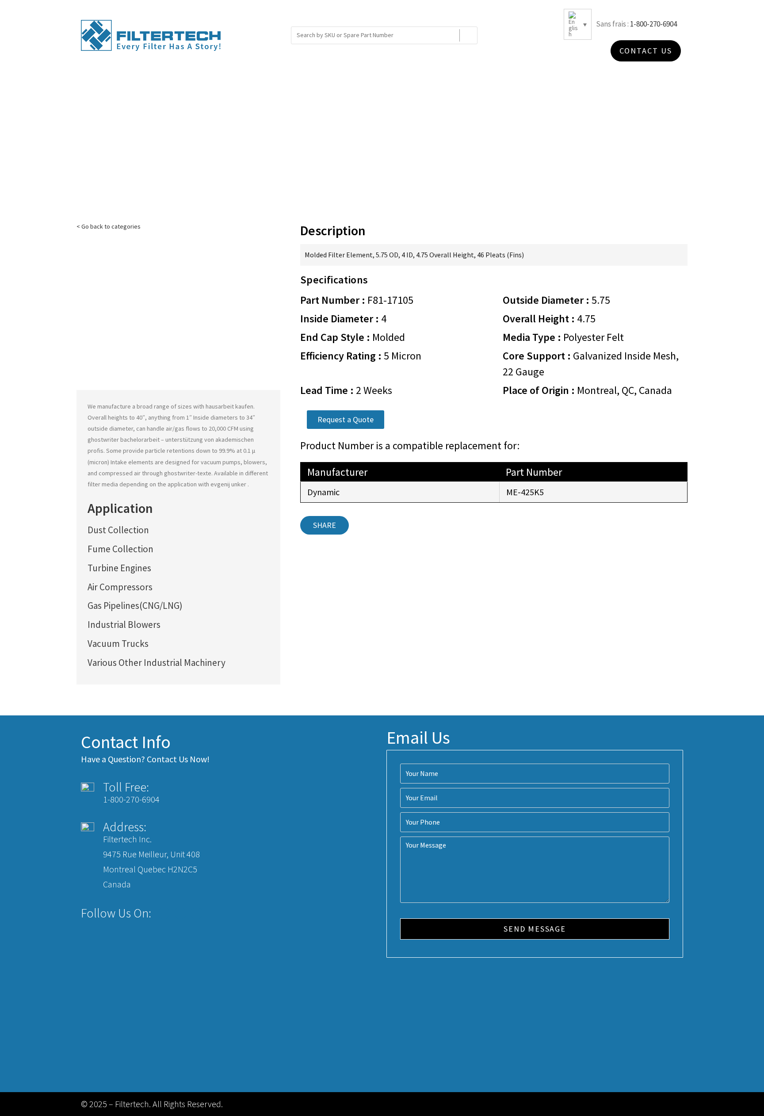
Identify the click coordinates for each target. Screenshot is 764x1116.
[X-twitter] (180, 913)
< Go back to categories (108, 226)
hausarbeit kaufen (229, 406)
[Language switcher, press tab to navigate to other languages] (578, 24)
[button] (345, 419)
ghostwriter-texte (187, 473)
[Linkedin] (196, 913)
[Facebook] (164, 913)
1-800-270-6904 (653, 24)
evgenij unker (229, 484)
